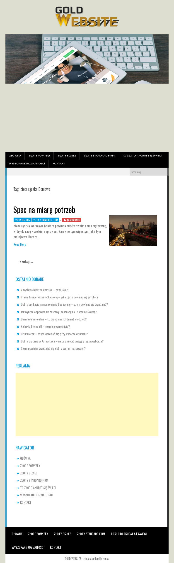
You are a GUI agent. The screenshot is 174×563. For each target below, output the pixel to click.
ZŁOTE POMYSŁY (39, 155)
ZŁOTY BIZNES (67, 155)
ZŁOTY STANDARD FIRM (99, 155)
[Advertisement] (87, 117)
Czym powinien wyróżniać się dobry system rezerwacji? (53, 348)
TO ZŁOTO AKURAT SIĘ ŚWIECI (142, 155)
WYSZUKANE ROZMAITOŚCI (27, 163)
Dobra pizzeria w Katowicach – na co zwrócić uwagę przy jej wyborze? (62, 341)
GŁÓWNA (15, 155)
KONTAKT (59, 163)
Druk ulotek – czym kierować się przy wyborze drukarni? (54, 333)
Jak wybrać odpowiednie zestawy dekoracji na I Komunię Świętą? (59, 311)
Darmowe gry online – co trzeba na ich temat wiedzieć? (54, 319)
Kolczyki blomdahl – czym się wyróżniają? (45, 326)
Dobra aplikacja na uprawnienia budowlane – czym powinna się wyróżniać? (64, 304)
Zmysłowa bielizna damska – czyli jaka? (44, 289)
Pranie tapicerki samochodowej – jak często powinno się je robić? (59, 297)
